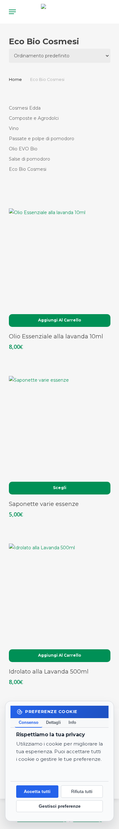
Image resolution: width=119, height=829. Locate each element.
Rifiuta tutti (81, 791)
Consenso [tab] (28, 722)
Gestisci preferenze (60, 806)
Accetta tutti (37, 791)
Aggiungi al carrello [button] (59, 320)
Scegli (59, 487)
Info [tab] (72, 722)
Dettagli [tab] (53, 722)
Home (15, 79)
